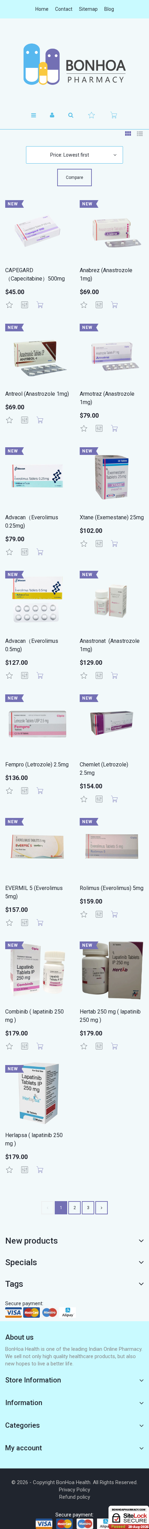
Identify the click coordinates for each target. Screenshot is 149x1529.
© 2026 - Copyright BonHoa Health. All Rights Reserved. (74, 1482)
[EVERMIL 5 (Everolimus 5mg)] (37, 846)
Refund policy (74, 1497)
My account (23, 1448)
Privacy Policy (74, 1490)
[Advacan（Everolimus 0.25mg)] (37, 476)
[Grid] (128, 134)
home (42, 9)
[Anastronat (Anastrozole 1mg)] (112, 599)
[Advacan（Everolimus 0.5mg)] (37, 599)
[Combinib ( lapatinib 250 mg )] (37, 970)
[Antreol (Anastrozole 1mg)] (37, 352)
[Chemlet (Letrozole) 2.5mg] (112, 723)
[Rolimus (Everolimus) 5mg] (112, 846)
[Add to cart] (40, 305)
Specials (21, 1262)
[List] (139, 134)
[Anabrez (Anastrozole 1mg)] (112, 229)
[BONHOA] (74, 64)
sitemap (88, 9)
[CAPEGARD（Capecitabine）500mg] (37, 229)
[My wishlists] (91, 115)
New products (31, 1241)
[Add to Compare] (24, 305)
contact (63, 9)
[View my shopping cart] (113, 115)
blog (109, 9)
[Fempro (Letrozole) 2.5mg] (37, 723)
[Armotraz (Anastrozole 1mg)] (112, 352)
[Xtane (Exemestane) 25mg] (112, 476)
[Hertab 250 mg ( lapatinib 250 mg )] (112, 970)
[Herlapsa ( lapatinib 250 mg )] (37, 1094)
